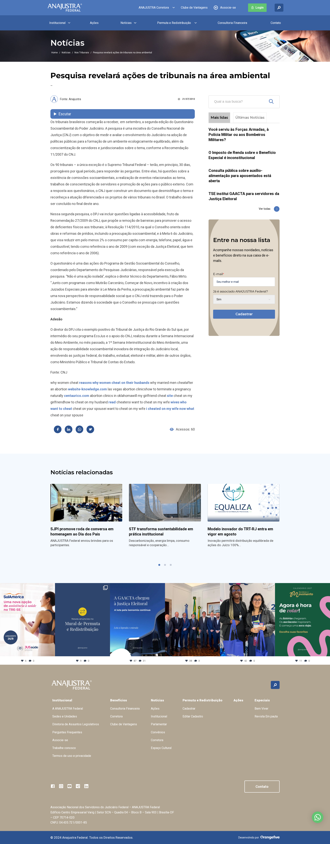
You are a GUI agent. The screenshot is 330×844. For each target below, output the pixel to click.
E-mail (218, 274)
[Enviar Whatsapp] (79, 429)
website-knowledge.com (87, 389)
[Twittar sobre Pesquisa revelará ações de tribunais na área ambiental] (90, 429)
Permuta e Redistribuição (174, 23)
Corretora (116, 716)
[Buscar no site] (279, 8)
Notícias (126, 23)
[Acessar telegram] (78, 786)
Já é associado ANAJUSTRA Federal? (240, 291)
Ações (94, 23)
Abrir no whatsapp (317, 817)
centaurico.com (76, 396)
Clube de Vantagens (194, 7)
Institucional (57, 23)
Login (260, 7)
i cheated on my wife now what (170, 409)
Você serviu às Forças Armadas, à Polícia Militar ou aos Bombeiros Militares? (239, 134)
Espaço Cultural (161, 748)
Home (54, 52)
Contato (276, 23)
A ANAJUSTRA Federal (67, 708)
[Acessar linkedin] (86, 786)
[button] (159, 565)
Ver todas (264, 208)
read (112, 402)
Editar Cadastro (193, 716)
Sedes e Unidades (64, 716)
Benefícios (118, 700)
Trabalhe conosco (64, 748)
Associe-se (228, 7)
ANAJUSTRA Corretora (154, 7)
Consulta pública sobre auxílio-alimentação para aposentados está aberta (240, 175)
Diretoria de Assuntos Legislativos (75, 724)
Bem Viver (261, 708)
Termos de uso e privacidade (71, 756)
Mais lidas (219, 117)
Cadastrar (244, 314)
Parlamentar (159, 724)
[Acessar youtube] (69, 786)
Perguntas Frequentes (67, 732)
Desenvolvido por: (249, 837)
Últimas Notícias (249, 117)
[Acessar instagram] (61, 786)
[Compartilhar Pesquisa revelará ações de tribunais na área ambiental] (57, 429)
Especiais (262, 700)
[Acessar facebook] (52, 786)
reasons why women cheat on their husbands (114, 383)
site (170, 396)
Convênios (158, 732)
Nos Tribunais (81, 52)
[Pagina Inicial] (65, 8)
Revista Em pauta (266, 716)
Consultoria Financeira (232, 23)
